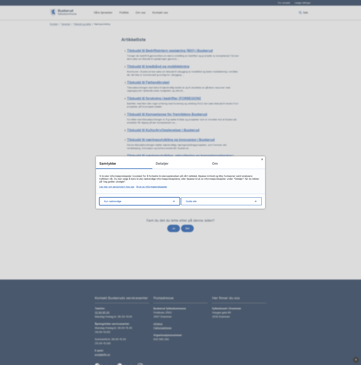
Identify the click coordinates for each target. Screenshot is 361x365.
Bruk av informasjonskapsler (151, 186)
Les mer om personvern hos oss (116, 186)
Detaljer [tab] (162, 163)
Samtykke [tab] (107, 163)
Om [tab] (215, 163)
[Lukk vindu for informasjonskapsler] (262, 159)
